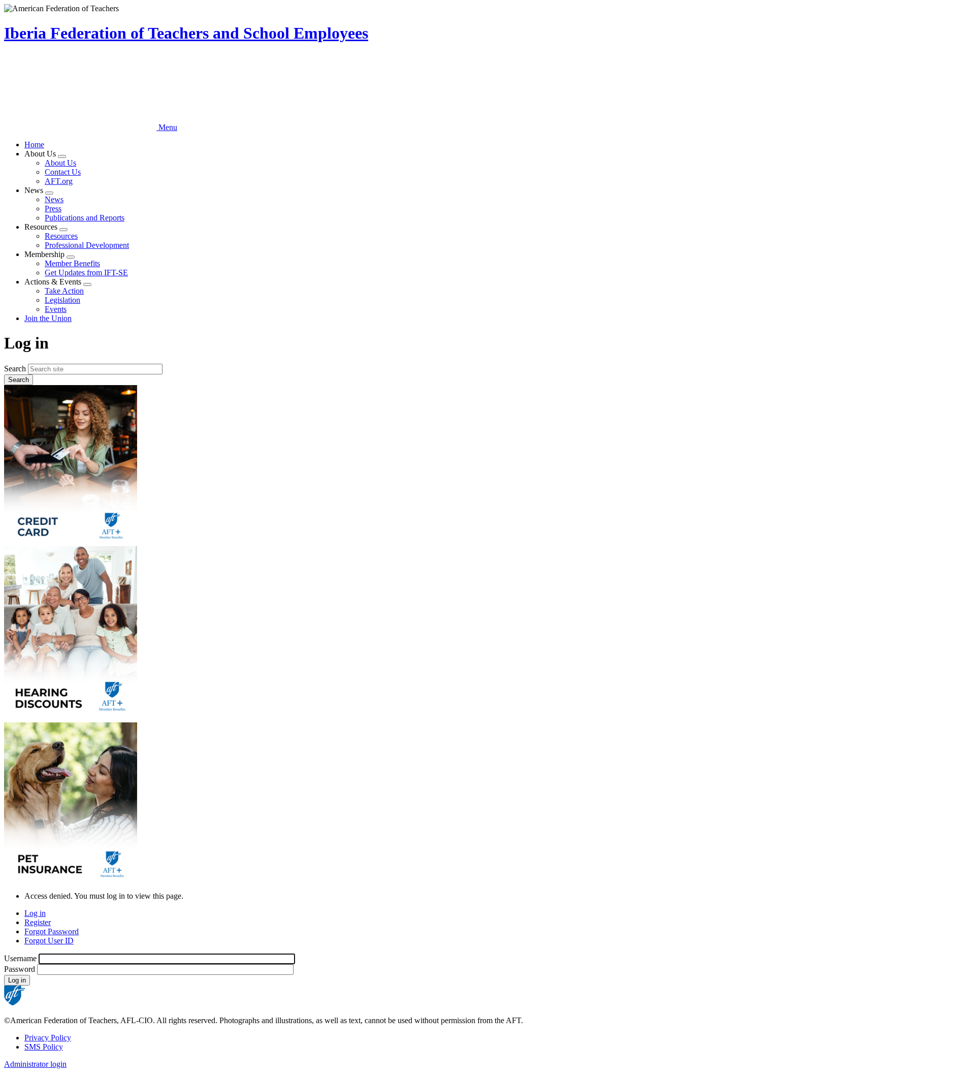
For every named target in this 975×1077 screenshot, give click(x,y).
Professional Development (87, 245)
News (54, 199)
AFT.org (59, 181)
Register (37, 922)
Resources (61, 236)
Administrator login (35, 1064)
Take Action (64, 291)
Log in (35, 913)
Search (15, 368)
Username (20, 958)
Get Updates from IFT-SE (86, 272)
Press (53, 208)
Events (56, 309)
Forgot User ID (49, 940)
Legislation (62, 300)
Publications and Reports (84, 217)
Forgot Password (51, 931)
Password (19, 969)
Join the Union (48, 318)
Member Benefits (72, 263)
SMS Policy (43, 1046)
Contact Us (63, 172)
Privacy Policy (47, 1037)
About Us (60, 163)
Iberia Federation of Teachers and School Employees (186, 33)
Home (34, 144)
